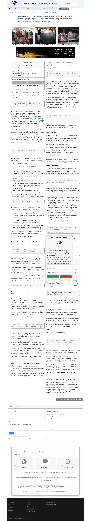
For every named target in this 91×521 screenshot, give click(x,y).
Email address (49, 427)
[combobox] (72, 4)
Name (11, 427)
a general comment (14, 424)
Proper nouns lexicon (50, 502)
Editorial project (30, 509)
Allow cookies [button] (53, 277)
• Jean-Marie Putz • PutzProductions (21, 518)
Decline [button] (65, 277)
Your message (12, 411)
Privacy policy (11, 502)
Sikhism (23, 115)
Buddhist (15, 225)
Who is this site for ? (31, 511)
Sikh (28, 19)
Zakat (18, 212)
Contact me (10, 510)
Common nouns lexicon (51, 504)
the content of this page (26, 424)
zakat (74, 205)
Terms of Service (33, 436)
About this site (30, 502)
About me (29, 504)
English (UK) (64, 8)
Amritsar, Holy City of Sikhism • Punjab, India (22, 89)
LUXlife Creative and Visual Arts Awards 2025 (24, 487)
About (55, 3)
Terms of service (11, 504)
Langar (21, 16)
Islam (28, 213)
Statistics (60, 283)
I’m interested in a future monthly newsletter (56, 414)
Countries (26, 3)
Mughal (42, 120)
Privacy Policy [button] (51, 272)
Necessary (51, 283)
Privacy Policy (27, 436)
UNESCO (71, 300)
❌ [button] (72, 237)
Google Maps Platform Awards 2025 (46, 477)
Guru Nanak (37, 113)
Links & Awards (11, 507)
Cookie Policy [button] (51, 268)
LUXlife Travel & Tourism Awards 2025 (26, 486)
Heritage (45, 3)
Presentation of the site (32, 506)
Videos (36, 3)
